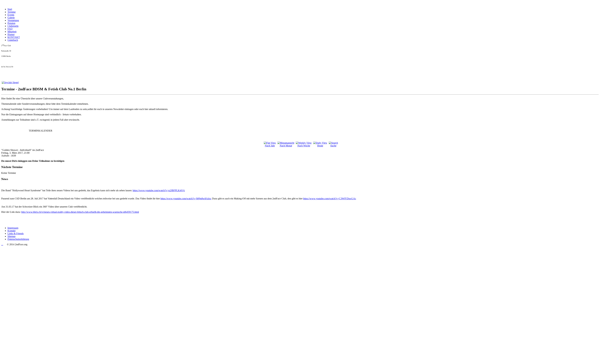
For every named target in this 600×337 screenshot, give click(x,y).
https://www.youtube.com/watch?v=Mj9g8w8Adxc (185, 198)
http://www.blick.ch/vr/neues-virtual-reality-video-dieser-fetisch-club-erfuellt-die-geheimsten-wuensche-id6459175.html (80, 212)
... (2, 244)
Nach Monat (286, 145)
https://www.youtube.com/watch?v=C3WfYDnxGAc (329, 198)
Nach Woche (303, 145)
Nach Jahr (270, 145)
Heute (320, 145)
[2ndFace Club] (10, 82)
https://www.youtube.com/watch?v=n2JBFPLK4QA (159, 190)
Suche (333, 145)
